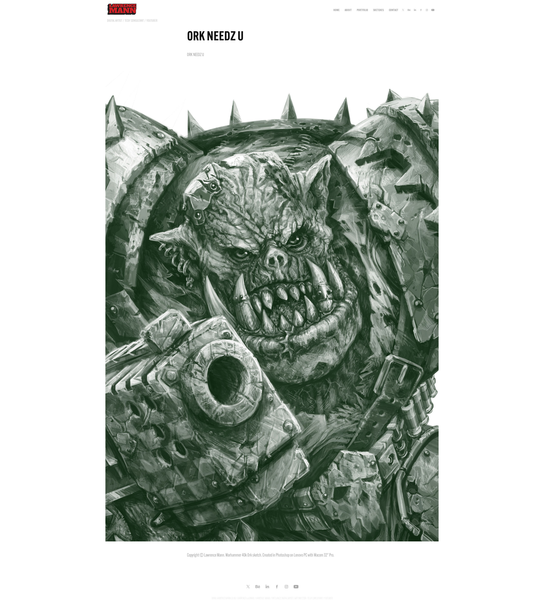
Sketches (378, 10)
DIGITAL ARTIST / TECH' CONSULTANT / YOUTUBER (132, 21)
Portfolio (362, 10)
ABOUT (348, 10)
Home (336, 10)
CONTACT (393, 10)
